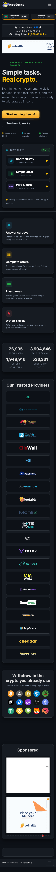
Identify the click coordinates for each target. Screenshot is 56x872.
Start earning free (19, 114)
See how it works (18, 123)
